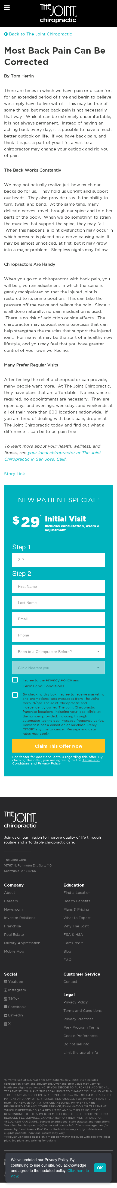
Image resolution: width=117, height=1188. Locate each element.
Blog (67, 951)
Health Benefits (76, 901)
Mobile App (14, 951)
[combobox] (58, 651)
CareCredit (73, 943)
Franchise (12, 926)
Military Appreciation (22, 943)
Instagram (16, 990)
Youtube (15, 982)
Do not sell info (76, 1044)
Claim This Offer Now (58, 746)
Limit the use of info (80, 1053)
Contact (70, 982)
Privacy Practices (78, 1019)
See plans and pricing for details (33, 1140)
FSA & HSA (73, 935)
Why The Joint (76, 926)
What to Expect (77, 918)
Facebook (16, 1007)
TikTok (13, 998)
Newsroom (13, 909)
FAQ (67, 960)
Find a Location (77, 893)
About (9, 893)
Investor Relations (19, 918)
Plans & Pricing (76, 909)
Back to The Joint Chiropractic (40, 34)
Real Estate (14, 935)
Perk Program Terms (81, 1027)
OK (100, 1167)
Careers (11, 901)
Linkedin (15, 1015)
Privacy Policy (59, 680)
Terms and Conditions (43, 686)
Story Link (14, 473)
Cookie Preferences (80, 1036)
